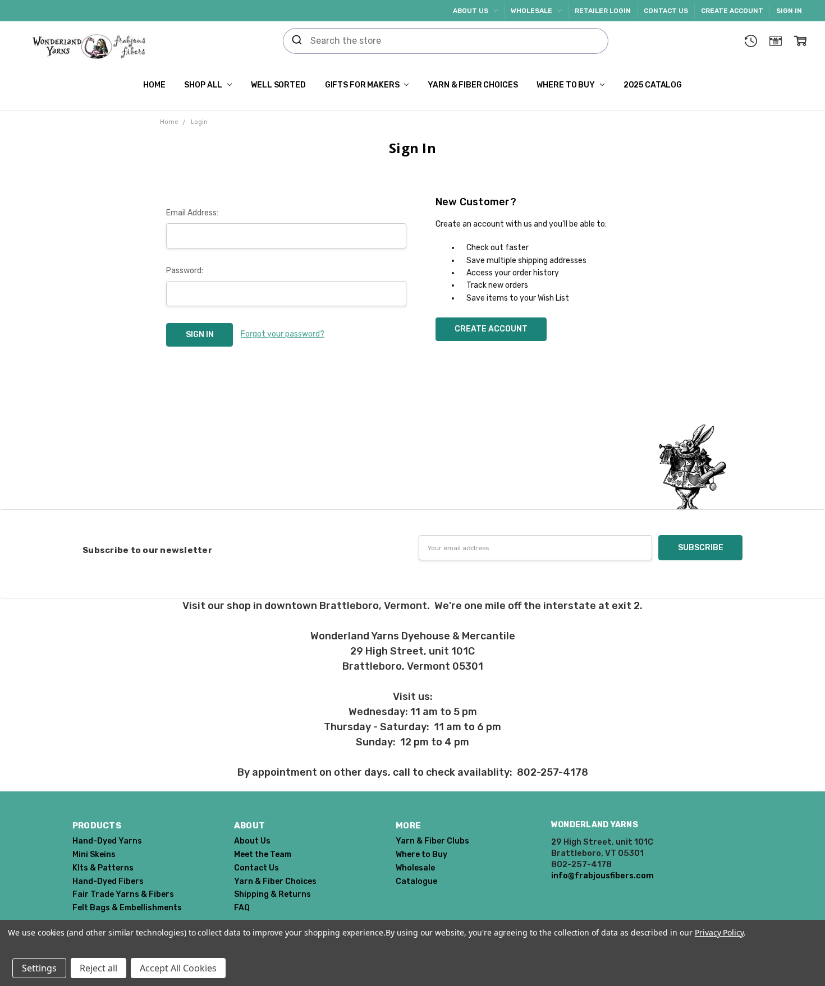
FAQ (242, 908)
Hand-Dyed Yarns (107, 841)
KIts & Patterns (103, 868)
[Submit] (296, 41)
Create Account (732, 11)
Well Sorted (278, 85)
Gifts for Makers (363, 85)
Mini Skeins (94, 854)
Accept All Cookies (178, 968)
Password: (184, 270)
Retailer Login (603, 11)
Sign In (789, 11)
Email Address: (192, 213)
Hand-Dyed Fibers (108, 881)
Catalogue (416, 881)
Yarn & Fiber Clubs (432, 841)
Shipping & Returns (272, 894)
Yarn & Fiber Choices (472, 85)
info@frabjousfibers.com (602, 875)
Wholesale (532, 11)
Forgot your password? (282, 334)
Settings (39, 968)
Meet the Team (262, 854)
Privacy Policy (719, 932)
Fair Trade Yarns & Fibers (123, 894)
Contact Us (666, 11)
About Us (471, 11)
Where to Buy (566, 85)
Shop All (204, 85)
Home (154, 85)
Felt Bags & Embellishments (127, 908)
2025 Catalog (653, 85)
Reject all (98, 968)
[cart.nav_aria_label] (800, 41)
